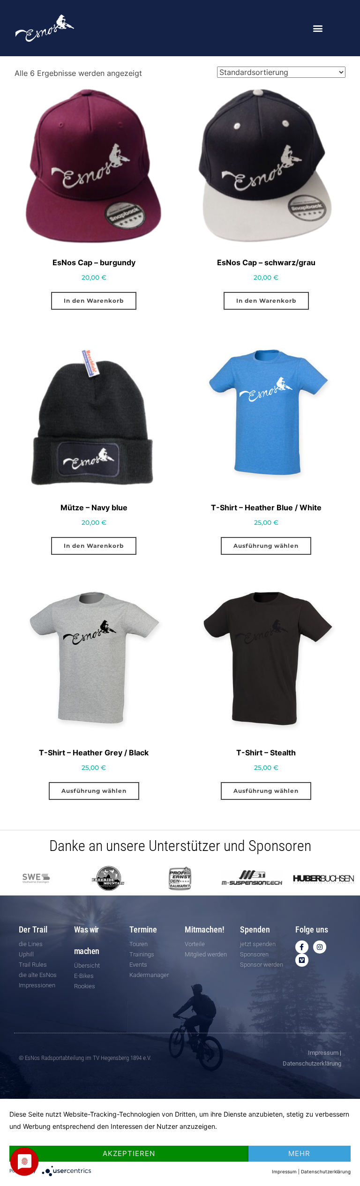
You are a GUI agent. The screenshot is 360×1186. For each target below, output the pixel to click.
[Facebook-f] (301, 947)
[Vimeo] (301, 960)
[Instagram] (319, 947)
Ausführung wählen (266, 545)
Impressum (323, 1052)
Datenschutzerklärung (312, 1063)
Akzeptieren (129, 1153)
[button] (318, 28)
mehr (299, 1153)
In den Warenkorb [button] (94, 300)
